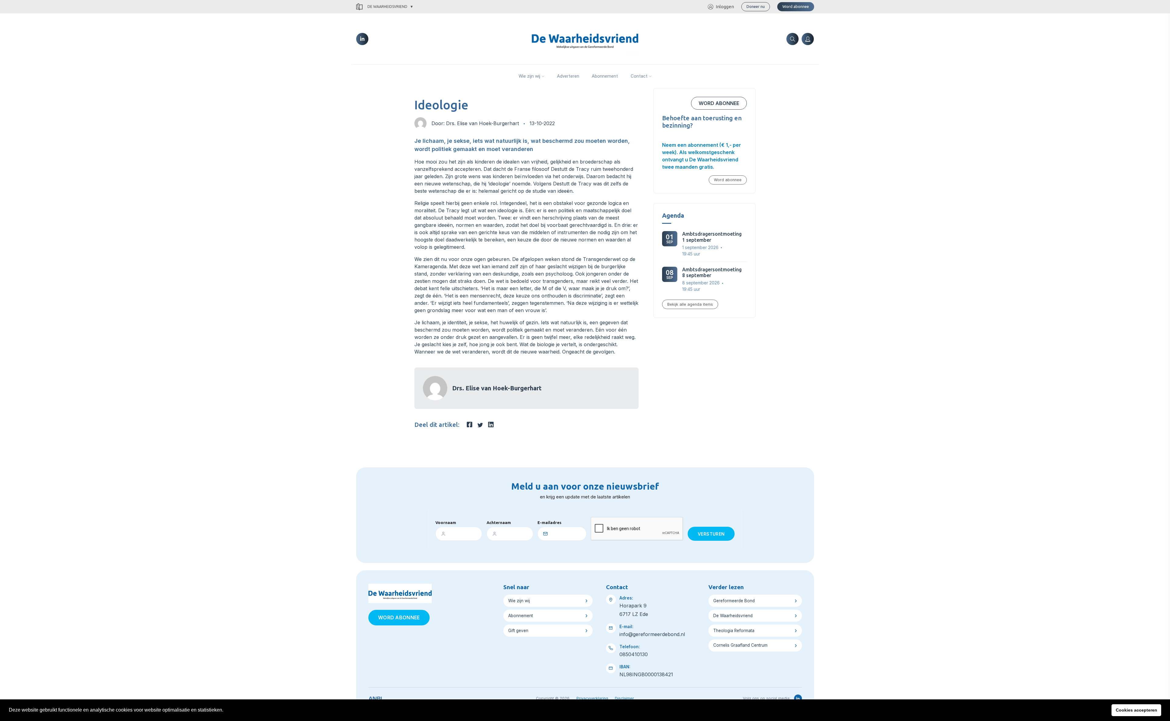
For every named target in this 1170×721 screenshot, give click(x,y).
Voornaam (445, 522)
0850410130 (633, 654)
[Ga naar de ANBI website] (375, 697)
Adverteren (568, 76)
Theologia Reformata (733, 630)
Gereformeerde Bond (734, 600)
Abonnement (605, 76)
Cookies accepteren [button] (1136, 710)
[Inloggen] (808, 39)
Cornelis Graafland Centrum (740, 645)
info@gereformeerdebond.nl (652, 634)
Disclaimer (624, 698)
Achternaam (499, 522)
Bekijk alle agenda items (690, 304)
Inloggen (725, 6)
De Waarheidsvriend (387, 7)
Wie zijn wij (529, 76)
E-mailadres (549, 522)
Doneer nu (755, 6)
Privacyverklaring (592, 698)
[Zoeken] (792, 39)
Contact (639, 76)
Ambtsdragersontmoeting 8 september (712, 272)
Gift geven (518, 630)
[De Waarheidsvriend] (585, 38)
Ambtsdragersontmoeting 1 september (712, 236)
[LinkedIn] (362, 39)
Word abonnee (795, 6)
